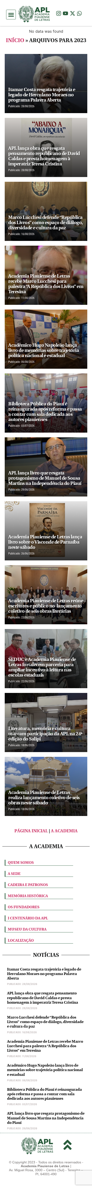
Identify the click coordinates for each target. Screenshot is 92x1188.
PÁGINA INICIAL (31, 831)
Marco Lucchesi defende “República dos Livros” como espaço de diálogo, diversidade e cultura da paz (45, 1021)
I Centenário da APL (28, 918)
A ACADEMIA (64, 831)
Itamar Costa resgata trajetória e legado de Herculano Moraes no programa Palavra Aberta (44, 973)
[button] (11, 14)
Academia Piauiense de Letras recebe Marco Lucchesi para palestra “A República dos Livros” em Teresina (45, 1046)
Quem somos (21, 862)
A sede (14, 873)
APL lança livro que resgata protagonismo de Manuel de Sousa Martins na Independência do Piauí (45, 1118)
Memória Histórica (28, 896)
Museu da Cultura (27, 929)
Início (15, 40)
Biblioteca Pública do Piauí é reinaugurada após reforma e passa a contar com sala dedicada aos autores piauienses (44, 1094)
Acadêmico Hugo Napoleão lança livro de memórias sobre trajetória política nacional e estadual (45, 1070)
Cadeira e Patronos (28, 884)
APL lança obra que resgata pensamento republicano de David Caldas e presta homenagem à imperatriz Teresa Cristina (42, 997)
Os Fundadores (23, 907)
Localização (21, 940)
